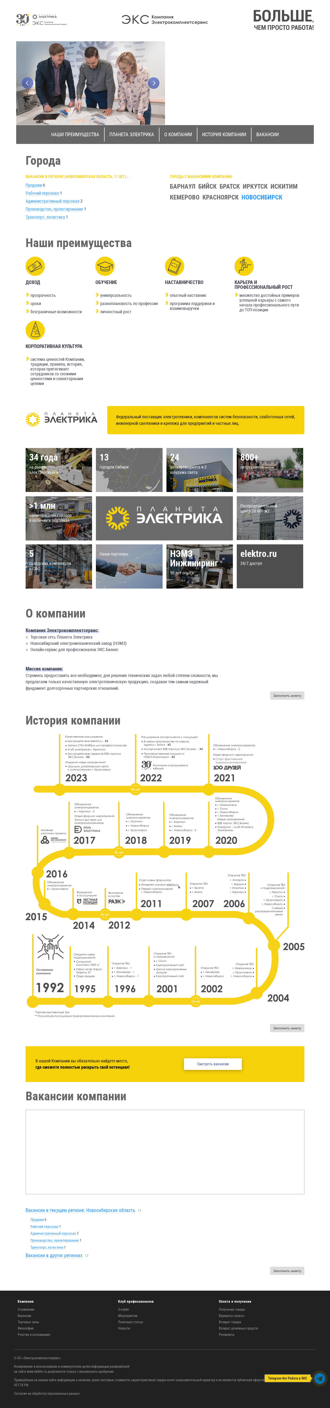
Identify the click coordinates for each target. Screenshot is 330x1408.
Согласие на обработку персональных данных (46, 1393)
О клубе (123, 1309)
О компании (178, 134)
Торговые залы (28, 1322)
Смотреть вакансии (213, 1064)
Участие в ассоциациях (34, 1335)
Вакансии (267, 134)
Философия (26, 1328)
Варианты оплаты (231, 1316)
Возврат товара (230, 1322)
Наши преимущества (75, 134)
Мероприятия (127, 1316)
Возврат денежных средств (238, 1328)
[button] (27, 83)
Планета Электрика (131, 134)
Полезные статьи (130, 1322)
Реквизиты (227, 1335)
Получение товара (232, 1309)
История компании (224, 134)
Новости (124, 1328)
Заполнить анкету (287, 695)
